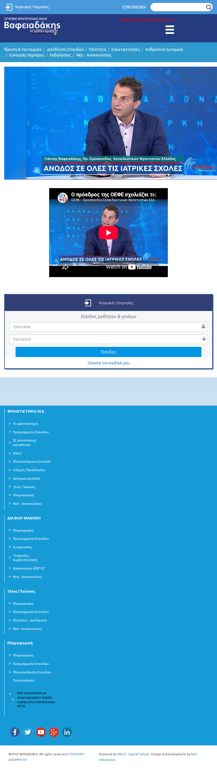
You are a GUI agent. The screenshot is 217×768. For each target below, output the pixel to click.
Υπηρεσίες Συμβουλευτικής (25, 558)
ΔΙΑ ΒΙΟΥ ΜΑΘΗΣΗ (24, 518)
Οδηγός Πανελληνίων (29, 470)
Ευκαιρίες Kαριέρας (27, 55)
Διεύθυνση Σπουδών (65, 49)
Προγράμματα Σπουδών (31, 432)
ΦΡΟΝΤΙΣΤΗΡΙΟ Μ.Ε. (26, 411)
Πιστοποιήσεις (23, 680)
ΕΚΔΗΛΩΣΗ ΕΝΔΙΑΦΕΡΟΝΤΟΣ (147, 20)
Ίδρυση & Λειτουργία (23, 49)
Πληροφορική (23, 495)
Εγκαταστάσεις (126, 49)
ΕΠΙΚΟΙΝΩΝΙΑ (134, 7)
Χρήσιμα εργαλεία (26, 478)
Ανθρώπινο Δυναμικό (164, 49)
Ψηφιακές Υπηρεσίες (32, 7)
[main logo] (32, 26)
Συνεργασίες (22, 547)
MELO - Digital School (133, 754)
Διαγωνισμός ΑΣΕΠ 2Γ (29, 568)
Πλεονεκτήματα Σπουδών (32, 461)
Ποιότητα (98, 49)
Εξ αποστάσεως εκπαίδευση (24, 443)
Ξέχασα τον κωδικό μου (108, 363)
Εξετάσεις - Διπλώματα (30, 620)
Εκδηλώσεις (60, 55)
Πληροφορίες (23, 530)
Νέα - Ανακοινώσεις (94, 55)
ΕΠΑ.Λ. (18, 453)
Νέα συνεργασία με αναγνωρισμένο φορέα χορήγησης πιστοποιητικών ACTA (37, 699)
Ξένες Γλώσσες (24, 487)
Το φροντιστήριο (25, 423)
